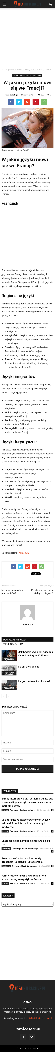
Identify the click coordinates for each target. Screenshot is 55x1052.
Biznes (5, 810)
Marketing (6, 848)
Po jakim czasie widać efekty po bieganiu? (42, 592)
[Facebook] (23, 1037)
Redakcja (13, 95)
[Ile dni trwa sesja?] (9, 670)
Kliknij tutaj (24, 553)
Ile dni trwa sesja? (28, 666)
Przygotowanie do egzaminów (30, 75)
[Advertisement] (27, 37)
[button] (50, 4)
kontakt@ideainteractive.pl (39, 1018)
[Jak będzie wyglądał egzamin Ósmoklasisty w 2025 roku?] (9, 655)
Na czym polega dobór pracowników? (13, 592)
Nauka (15, 75)
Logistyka (6, 866)
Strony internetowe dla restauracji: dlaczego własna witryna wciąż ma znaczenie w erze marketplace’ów (27, 802)
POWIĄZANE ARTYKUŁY (15, 640)
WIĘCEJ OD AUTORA (13, 644)
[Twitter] (32, 1037)
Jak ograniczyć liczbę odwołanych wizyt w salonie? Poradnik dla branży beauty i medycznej (26, 823)
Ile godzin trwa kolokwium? (34, 681)
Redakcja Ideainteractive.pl (22, 810)
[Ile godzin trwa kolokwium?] (9, 685)
